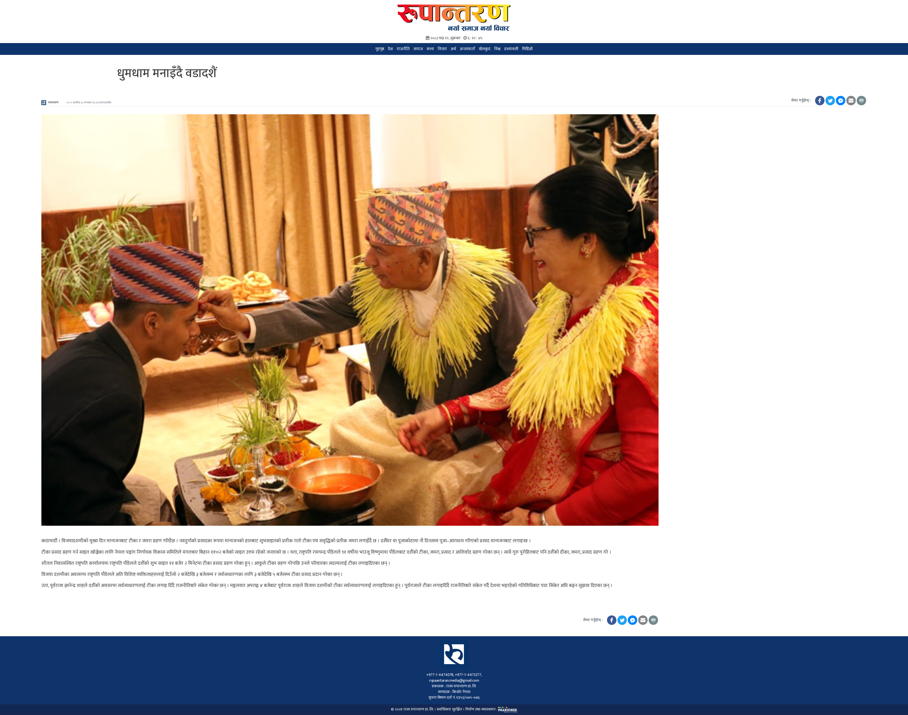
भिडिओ (527, 48)
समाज (418, 48)
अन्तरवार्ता (467, 48)
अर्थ (453, 48)
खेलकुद (484, 48)
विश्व (497, 48)
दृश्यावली (511, 48)
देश (390, 48)
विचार (442, 48)
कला (430, 48)
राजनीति (403, 48)
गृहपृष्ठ (379, 48)
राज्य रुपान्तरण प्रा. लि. (418, 709)
